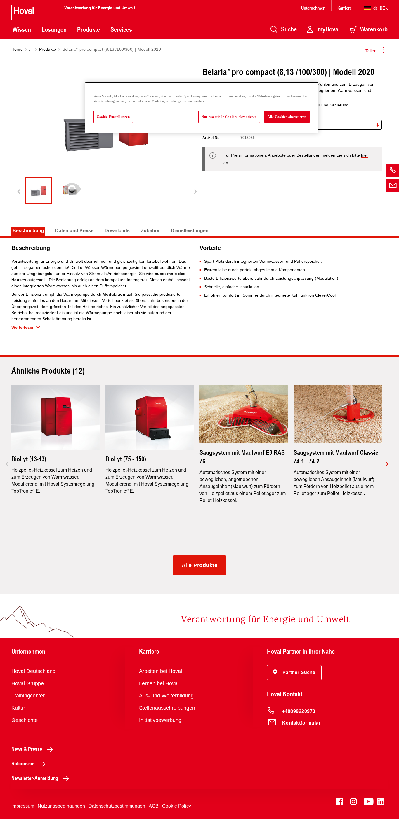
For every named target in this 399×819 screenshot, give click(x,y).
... (31, 49)
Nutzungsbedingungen (61, 806)
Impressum (22, 806)
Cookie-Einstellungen (113, 116)
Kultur (18, 708)
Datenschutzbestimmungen (117, 806)
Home (17, 49)
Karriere (344, 7)
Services (121, 29)
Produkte (88, 29)
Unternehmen (313, 7)
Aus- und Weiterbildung (166, 696)
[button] (294, 672)
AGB (154, 806)
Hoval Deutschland (33, 671)
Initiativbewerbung (160, 720)
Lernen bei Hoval (159, 683)
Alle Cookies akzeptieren (287, 116)
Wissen (22, 29)
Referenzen (22, 763)
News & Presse (26, 748)
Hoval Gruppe (27, 683)
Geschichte (24, 720)
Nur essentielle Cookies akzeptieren (229, 116)
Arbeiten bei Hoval (160, 671)
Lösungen (54, 29)
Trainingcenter (28, 696)
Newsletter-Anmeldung (34, 778)
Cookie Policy (176, 806)
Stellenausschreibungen (167, 708)
